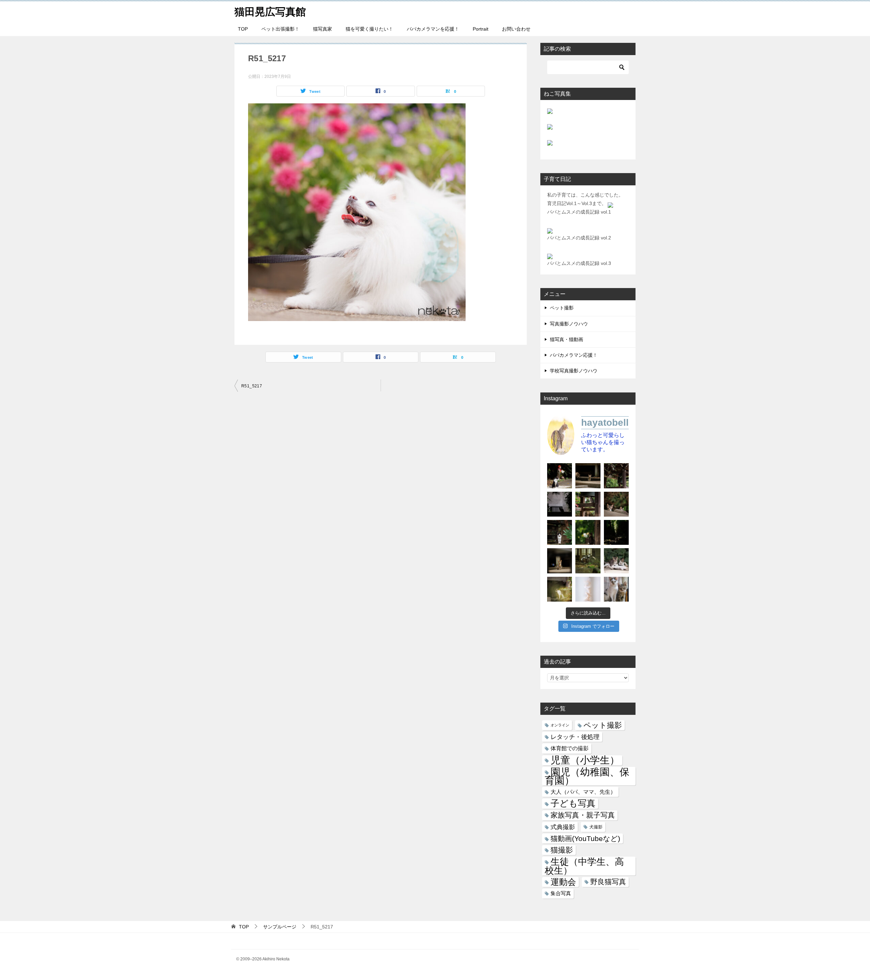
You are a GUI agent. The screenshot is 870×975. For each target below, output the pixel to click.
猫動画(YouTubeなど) (585, 838)
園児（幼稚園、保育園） (587, 776)
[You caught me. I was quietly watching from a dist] (559, 560)
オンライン (560, 725)
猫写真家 (322, 29)
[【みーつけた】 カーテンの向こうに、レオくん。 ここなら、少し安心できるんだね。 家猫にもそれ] (587, 589)
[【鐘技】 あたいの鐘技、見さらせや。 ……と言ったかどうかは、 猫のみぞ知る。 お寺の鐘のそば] (616, 475)
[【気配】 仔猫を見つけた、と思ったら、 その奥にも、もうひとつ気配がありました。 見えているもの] (616, 504)
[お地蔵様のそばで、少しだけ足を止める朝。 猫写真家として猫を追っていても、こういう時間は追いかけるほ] (559, 475)
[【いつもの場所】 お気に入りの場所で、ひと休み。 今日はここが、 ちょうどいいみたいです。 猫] (587, 560)
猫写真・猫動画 (566, 339)
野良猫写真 (608, 882)
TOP (243, 29)
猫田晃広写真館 (270, 11)
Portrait (480, 29)
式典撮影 (563, 826)
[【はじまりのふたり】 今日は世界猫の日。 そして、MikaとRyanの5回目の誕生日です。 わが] (616, 589)
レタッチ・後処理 (575, 736)
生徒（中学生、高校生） (584, 866)
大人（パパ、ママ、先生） (583, 792)
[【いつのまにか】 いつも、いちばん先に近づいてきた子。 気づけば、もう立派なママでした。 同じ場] (559, 589)
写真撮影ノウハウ (569, 323)
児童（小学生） (585, 760)
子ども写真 (573, 803)
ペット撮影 (562, 307)
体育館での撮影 (570, 748)
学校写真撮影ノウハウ (573, 370)
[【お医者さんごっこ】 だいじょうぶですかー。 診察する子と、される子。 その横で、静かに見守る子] (616, 560)
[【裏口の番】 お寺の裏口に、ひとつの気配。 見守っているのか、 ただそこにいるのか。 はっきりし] (559, 504)
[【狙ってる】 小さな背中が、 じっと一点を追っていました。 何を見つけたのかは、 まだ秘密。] (587, 532)
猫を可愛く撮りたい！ (369, 29)
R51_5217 (251, 386)
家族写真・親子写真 (583, 815)
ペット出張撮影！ (280, 29)
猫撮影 (562, 850)
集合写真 (561, 893)
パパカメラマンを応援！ (433, 29)
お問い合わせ (516, 29)
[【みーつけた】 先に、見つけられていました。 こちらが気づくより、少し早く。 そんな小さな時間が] (559, 532)
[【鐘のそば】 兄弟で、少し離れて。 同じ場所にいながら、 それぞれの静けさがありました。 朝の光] (587, 504)
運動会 (563, 882)
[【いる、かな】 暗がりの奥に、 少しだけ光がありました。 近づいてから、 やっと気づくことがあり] (616, 532)
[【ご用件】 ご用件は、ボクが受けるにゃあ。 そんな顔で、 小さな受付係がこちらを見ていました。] (587, 475)
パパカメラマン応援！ (573, 355)
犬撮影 (596, 826)
